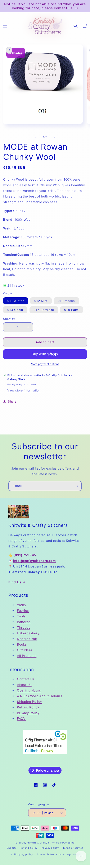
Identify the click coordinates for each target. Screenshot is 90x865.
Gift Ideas (24, 650)
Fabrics (23, 611)
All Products (26, 656)
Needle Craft (27, 639)
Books (22, 644)
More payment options (45, 364)
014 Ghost (15, 310)
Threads (23, 627)
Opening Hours (29, 690)
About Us (24, 685)
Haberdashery (28, 633)
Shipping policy (23, 854)
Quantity (9, 318)
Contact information (49, 854)
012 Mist (41, 301)
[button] (5, 25)
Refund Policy (28, 707)
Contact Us (26, 679)
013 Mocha (68, 301)
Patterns (24, 622)
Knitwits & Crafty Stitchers (43, 842)
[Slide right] (54, 137)
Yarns (21, 605)
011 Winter (15, 301)
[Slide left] (35, 137)
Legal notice (73, 854)
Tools (21, 616)
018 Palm (71, 310)
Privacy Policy (28, 713)
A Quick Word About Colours (39, 696)
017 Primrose (44, 310)
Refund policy (29, 847)
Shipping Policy (29, 702)
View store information (23, 390)
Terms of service (73, 847)
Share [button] (12, 401)
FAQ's (21, 719)
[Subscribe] (76, 486)
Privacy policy (50, 847)
